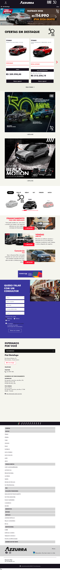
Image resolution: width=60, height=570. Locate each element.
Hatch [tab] (50, 346)
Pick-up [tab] (19, 346)
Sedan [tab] (27, 346)
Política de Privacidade (18, 477)
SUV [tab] (34, 346)
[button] (4, 93)
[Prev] (57, 216)
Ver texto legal (30, 175)
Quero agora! (17, 235)
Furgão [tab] (41, 346)
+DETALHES (30, 288)
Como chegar (11, 516)
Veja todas (29, 241)
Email (8, 474)
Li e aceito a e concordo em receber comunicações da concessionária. (15, 479)
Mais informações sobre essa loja (14, 547)
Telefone (17, 472)
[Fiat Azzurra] (26, 2)
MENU (6, 3)
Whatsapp (9, 472)
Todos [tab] (10, 346)
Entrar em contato (15, 484)
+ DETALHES (29, 382)
